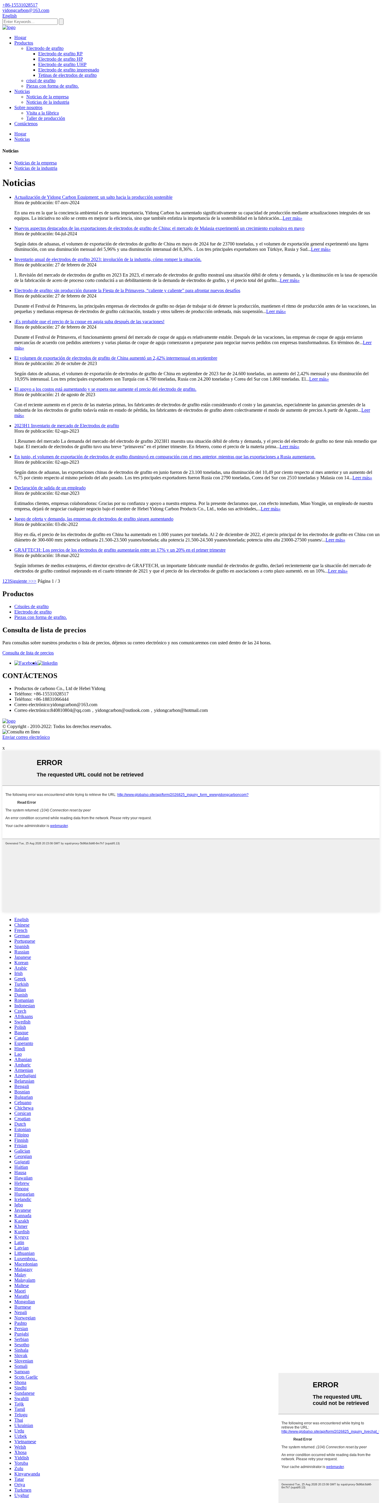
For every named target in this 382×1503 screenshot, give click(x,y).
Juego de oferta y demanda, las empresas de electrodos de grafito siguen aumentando (93, 518)
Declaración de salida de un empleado (50, 487)
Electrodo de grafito (45, 48)
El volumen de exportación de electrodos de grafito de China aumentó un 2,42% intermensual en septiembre (115, 358)
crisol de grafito (41, 80)
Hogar (20, 37)
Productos (23, 42)
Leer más (292, 218)
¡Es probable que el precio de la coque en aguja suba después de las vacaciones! (89, 321)
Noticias (22, 91)
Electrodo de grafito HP (60, 59)
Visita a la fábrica (42, 112)
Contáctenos (26, 123)
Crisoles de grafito (31, 606)
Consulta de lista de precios (28, 652)
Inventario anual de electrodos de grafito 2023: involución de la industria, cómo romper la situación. (107, 259)
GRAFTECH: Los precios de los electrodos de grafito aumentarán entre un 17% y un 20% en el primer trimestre (120, 550)
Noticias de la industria (47, 102)
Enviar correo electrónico (26, 737)
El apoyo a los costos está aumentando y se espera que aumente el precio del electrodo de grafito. (105, 389)
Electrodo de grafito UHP (62, 64)
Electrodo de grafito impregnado (68, 69)
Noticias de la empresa (47, 96)
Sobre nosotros (28, 107)
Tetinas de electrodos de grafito (67, 75)
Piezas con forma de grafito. (52, 85)
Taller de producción (45, 118)
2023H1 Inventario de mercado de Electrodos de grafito (66, 425)
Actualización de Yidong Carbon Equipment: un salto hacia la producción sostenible (93, 197)
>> (33, 581)
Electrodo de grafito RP (60, 53)
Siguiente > (20, 581)
